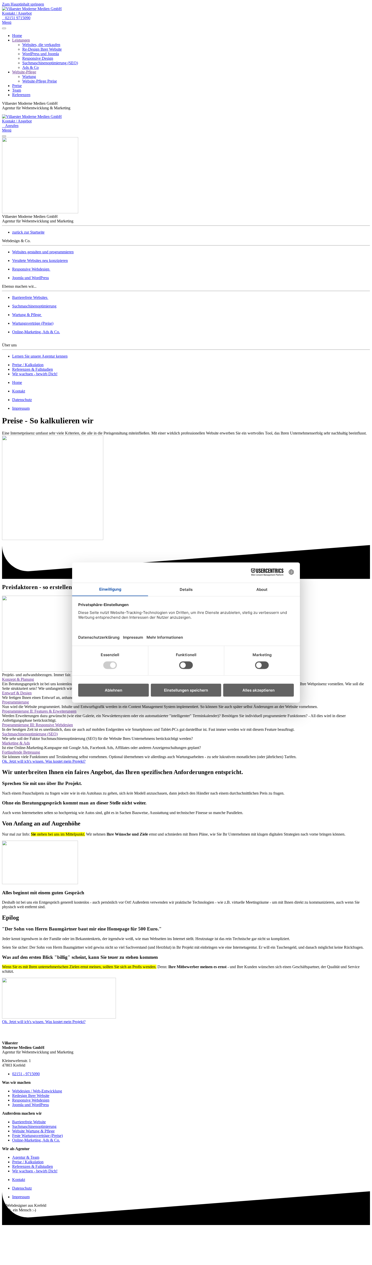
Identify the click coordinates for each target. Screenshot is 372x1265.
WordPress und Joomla (40, 54)
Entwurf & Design (17, 693)
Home (17, 35)
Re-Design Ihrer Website (42, 49)
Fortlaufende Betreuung (21, 752)
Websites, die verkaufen (41, 45)
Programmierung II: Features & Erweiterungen (39, 711)
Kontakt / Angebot (17, 13)
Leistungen (21, 40)
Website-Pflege (24, 72)
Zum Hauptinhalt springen (23, 4)
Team (16, 90)
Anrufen (10, 125)
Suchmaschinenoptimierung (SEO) (50, 63)
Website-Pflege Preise (39, 81)
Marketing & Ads (16, 743)
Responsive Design (37, 58)
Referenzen (21, 95)
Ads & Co (30, 67)
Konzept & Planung (18, 679)
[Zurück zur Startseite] (32, 9)
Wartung (29, 76)
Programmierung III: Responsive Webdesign (37, 725)
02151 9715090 (16, 18)
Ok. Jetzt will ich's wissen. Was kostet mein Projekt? (44, 761)
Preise (17, 86)
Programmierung (15, 702)
